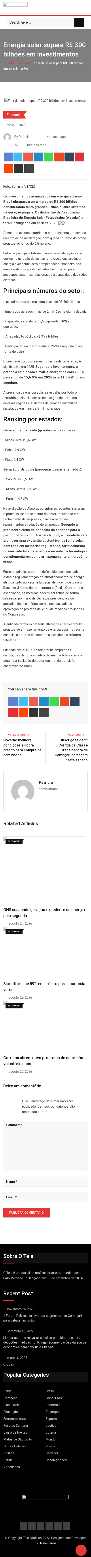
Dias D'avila (12, 1405)
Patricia (46, 782)
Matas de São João (18, 1439)
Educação (11, 1412)
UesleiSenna (48, 1543)
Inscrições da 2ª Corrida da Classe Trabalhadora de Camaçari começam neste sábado (71, 750)
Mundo (51, 1439)
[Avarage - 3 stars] (10, 1101)
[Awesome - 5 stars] (17, 1101)
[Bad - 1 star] (3, 1101)
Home (10, 63)
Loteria (51, 1432)
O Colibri (9, 1364)
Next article (76, 735)
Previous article (18, 735)
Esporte (51, 1419)
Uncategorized (56, 1460)
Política (9, 1453)
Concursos (54, 1398)
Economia (24, 63)
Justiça (51, 1426)
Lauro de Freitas (15, 1432)
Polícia (50, 1446)
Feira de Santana (16, 1426)
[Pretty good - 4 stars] (14, 1101)
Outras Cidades (15, 1446)
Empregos (53, 1412)
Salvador (52, 1453)
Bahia (7, 1391)
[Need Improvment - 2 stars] (7, 1101)
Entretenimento (15, 1419)
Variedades (12, 1467)
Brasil (50, 1391)
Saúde (8, 1460)
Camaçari (10, 1398)
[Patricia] (34, 137)
